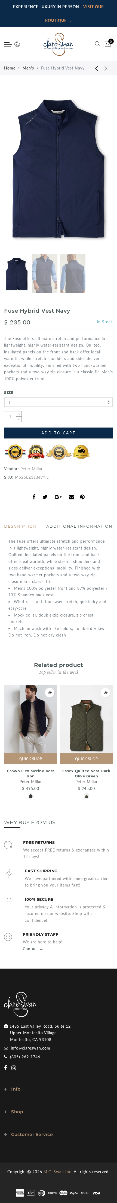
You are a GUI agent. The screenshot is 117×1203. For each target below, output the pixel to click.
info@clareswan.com (30, 1048)
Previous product (92, 68)
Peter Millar (31, 468)
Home (10, 68)
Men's (28, 68)
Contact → (33, 948)
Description (20, 526)
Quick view (49, 693)
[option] (58, 169)
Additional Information (79, 526)
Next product (106, 68)
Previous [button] (14, 172)
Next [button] (96, 172)
